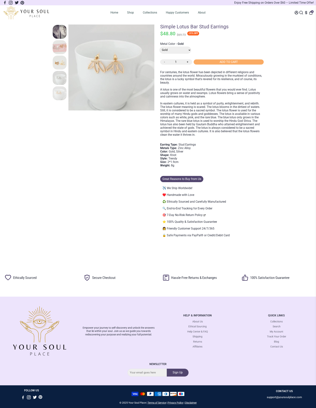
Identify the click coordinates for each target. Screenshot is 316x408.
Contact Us (276, 346)
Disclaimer (191, 402)
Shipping (197, 336)
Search (277, 326)
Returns (197, 341)
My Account (276, 331)
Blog (276, 341)
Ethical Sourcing (197, 326)
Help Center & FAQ (197, 331)
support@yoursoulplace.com (284, 397)
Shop (130, 12)
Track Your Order (276, 336)
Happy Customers (177, 12)
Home (114, 12)
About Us (197, 321)
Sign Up (178, 372)
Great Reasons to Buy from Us (181, 179)
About (202, 12)
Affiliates (197, 346)
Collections (150, 12)
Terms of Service (157, 402)
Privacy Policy (175, 402)
